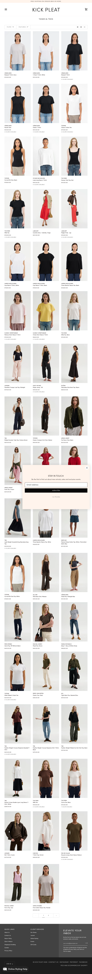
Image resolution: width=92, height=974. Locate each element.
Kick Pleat (39, 962)
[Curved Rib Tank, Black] (17, 156)
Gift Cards (33, 944)
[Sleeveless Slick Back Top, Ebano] (74, 363)
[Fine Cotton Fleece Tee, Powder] (46, 883)
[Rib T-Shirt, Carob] (17, 831)
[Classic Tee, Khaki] (46, 671)
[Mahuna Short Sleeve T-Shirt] (17, 310)
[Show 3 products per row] (81, 27)
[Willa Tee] (17, 208)
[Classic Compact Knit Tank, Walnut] (46, 416)
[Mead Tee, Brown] (46, 621)
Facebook (83, 962)
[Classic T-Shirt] (46, 103)
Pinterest (74, 962)
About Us (7, 932)
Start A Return (8, 941)
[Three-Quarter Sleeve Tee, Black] (74, 261)
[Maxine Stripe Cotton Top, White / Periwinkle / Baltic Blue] (74, 518)
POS (62, 965)
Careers (6, 947)
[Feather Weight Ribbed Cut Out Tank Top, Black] (74, 724)
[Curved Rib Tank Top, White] (17, 572)
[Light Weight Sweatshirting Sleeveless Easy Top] (17, 518)
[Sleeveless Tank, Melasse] (46, 572)
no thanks (56, 497)
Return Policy (8, 938)
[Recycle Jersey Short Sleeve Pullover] (74, 831)
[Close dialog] (87, 468)
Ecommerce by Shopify (78, 965)
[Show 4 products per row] (85, 27)
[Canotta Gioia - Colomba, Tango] (46, 208)
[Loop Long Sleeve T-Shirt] (46, 156)
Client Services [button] (37, 929)
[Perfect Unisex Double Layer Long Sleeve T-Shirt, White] (17, 778)
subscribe (56, 490)
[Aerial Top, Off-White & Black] (17, 621)
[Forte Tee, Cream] (17, 465)
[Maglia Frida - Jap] (74, 208)
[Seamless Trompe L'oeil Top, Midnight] (17, 363)
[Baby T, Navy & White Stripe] (74, 621)
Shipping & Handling (10, 944)
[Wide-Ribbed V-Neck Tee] (17, 671)
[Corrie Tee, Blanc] (74, 778)
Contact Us (7, 935)
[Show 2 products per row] (77, 27)
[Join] (86, 943)
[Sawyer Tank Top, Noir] (74, 156)
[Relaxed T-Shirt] (74, 50)
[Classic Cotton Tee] (74, 103)
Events (32, 941)
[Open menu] (7, 9)
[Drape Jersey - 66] (46, 363)
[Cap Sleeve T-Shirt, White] (17, 261)
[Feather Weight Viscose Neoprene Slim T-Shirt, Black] (46, 724)
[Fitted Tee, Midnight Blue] (74, 572)
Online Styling (34, 938)
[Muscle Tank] (17, 103)
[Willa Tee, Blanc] (74, 310)
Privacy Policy (73, 949)
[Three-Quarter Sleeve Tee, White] (46, 518)
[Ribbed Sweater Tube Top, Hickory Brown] (17, 416)
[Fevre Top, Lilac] (17, 883)
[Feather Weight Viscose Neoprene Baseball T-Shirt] (17, 724)
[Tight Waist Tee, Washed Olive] (74, 671)
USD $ (8, 964)
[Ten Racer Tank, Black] (74, 416)
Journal (33, 935)
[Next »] (56, 915)
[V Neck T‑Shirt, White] (46, 50)
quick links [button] (9, 929)
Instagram (64, 962)
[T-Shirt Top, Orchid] (46, 831)
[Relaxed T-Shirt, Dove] (17, 50)
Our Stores (33, 932)
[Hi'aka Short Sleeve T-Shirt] (46, 310)
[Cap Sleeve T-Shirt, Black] (46, 261)
